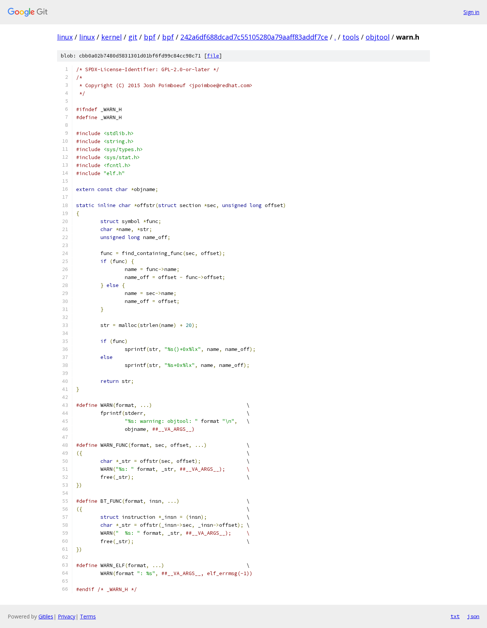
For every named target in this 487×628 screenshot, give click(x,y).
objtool (378, 36)
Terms (88, 616)
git (132, 36)
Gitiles (45, 616)
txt (455, 616)
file (213, 56)
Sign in (471, 12)
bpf (150, 36)
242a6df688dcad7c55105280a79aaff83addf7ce (254, 36)
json (473, 616)
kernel (111, 36)
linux (65, 36)
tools (350, 36)
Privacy (66, 616)
